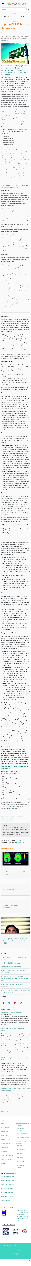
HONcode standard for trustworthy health (22, 1214)
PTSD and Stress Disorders (21, 1142)
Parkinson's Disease (22, 1133)
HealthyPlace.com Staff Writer (13, 33)
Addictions (4, 1132)
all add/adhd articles (8, 820)
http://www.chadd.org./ (8, 806)
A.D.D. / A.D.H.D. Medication (11, 963)
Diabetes (4, 1152)
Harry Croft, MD (19, 842)
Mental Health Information (9, 1184)
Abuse (3, 1124)
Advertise (24, 1246)
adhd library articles (8, 818)
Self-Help (19, 1154)
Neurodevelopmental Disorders (22, 1125)
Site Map (6, 1246)
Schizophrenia (20, 1150)
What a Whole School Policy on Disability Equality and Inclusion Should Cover (15, 978)
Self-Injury (19, 1158)
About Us (12, 1246)
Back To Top (4, 1111)
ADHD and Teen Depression (13, 816)
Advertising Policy (15, 1254)
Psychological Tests (7, 1196)
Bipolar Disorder (6, 1144)
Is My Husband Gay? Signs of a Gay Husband (14, 1044)
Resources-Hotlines (7, 1188)
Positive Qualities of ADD (12, 889)
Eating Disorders (6, 1160)
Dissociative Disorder (7, 1156)
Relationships (20, 1146)
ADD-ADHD (5, 1128)
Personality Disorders (22, 1137)
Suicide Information (7, 1192)
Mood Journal (5, 1200)
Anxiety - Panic (5, 1140)
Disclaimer (23, 1250)
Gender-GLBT (5, 1164)
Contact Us (18, 1246)
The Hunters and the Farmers (11, 967)
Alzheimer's (4, 1136)
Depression (4, 1148)
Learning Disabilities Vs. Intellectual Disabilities (15, 1075)
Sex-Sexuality (20, 1162)
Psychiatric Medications (8, 1180)
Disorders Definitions (7, 1176)
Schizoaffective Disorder (21, 1167)
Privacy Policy (16, 1250)
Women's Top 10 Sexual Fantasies (11, 1012)
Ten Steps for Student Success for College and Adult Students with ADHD (15, 941)
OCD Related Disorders (20, 1129)
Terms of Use (8, 1250)
